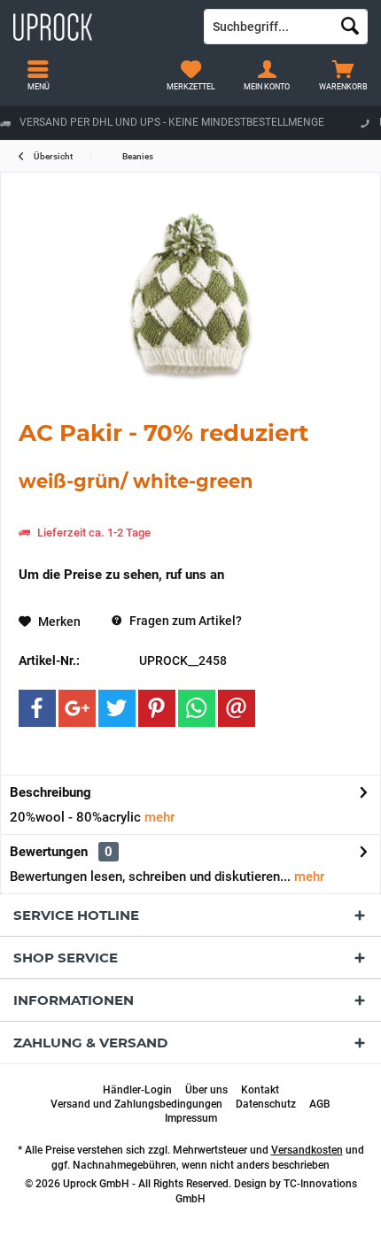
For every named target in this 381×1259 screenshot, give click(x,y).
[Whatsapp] (196, 708)
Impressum (191, 1118)
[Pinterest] (156, 708)
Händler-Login (137, 1090)
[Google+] (77, 708)
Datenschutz (266, 1104)
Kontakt (260, 1090)
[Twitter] (117, 708)
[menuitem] (343, 75)
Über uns (206, 1090)
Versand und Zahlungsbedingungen (136, 1104)
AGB (319, 1104)
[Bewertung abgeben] (190, 513)
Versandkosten (307, 1150)
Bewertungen (49, 852)
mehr (158, 817)
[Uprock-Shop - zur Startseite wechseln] (95, 26)
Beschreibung (50, 792)
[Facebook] (37, 708)
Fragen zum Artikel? (184, 621)
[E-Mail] (236, 708)
